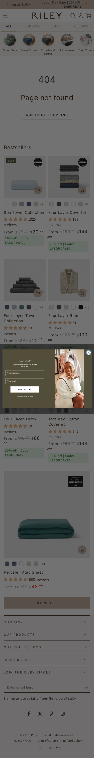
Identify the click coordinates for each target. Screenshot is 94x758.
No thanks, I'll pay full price (25, 397)
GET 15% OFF (24, 389)
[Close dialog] (88, 352)
